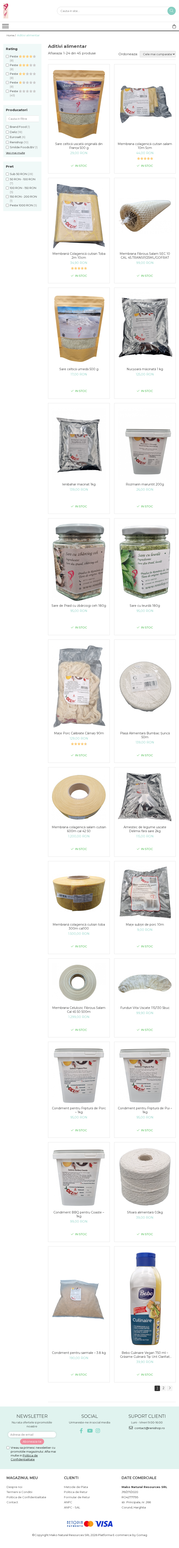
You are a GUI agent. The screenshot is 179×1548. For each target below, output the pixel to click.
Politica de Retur (76, 1492)
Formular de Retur (77, 1497)
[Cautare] (171, 11)
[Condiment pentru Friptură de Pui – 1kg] (145, 1075)
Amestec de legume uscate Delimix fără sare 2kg (145, 829)
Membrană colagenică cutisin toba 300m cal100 (79, 926)
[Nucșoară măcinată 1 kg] (145, 328)
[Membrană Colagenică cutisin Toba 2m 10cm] (79, 216)
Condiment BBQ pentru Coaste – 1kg (78, 1214)
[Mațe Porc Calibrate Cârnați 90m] (79, 686)
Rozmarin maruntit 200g (145, 484)
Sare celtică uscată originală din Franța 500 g (79, 146)
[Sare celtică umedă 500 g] (79, 328)
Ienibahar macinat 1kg (79, 484)
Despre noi (14, 1487)
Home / (11, 35)
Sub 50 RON (18, 174)
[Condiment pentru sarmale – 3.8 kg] (79, 1300)
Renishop (16, 142)
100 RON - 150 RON (23, 188)
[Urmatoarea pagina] (169, 1388)
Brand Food (18, 126)
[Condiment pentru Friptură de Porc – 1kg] (79, 1075)
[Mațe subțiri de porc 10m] (145, 893)
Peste (14, 56)
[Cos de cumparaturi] (174, 26)
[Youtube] (89, 1431)
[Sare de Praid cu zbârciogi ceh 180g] (79, 562)
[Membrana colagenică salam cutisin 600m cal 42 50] (79, 797)
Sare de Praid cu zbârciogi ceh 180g (79, 606)
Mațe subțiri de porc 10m (145, 924)
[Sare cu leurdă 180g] (145, 562)
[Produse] (6, 27)
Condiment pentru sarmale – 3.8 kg (79, 1353)
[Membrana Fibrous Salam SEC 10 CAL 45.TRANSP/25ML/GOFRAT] (145, 216)
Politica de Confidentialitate (26, 1497)
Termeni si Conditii (19, 1492)
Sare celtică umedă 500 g (78, 369)
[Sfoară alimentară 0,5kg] (145, 1177)
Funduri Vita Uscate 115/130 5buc (145, 1008)
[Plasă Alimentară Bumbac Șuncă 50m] (145, 686)
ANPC (68, 1502)
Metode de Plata (76, 1487)
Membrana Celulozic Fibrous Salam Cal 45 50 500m (78, 1010)
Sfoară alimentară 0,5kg (145, 1212)
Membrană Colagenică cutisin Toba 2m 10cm (78, 256)
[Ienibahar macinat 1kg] (79, 444)
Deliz (13, 132)
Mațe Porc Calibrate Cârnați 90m (79, 733)
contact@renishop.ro (149, 1428)
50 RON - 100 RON (22, 179)
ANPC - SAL (72, 1507)
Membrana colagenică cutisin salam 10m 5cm (145, 146)
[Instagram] (98, 1431)
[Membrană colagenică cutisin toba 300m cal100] (79, 893)
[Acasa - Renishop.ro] (25, 10)
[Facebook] (81, 1431)
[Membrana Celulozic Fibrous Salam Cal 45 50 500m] (79, 983)
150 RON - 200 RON (23, 196)
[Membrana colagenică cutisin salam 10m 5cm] (145, 104)
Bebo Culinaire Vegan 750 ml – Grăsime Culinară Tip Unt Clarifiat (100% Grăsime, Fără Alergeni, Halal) (145, 1355)
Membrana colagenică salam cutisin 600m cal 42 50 (79, 829)
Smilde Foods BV (22, 147)
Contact (12, 1502)
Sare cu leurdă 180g (145, 606)
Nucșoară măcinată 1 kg (145, 369)
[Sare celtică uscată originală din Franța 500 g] (79, 104)
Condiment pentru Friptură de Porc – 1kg (79, 1110)
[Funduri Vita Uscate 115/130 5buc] (145, 983)
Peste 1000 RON (21, 205)
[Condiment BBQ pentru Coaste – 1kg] (79, 1177)
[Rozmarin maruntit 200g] (145, 444)
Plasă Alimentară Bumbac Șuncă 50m (145, 735)
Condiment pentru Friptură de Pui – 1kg (145, 1110)
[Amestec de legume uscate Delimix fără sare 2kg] (145, 797)
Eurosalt (15, 137)
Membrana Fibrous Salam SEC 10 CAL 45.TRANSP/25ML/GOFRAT (145, 256)
